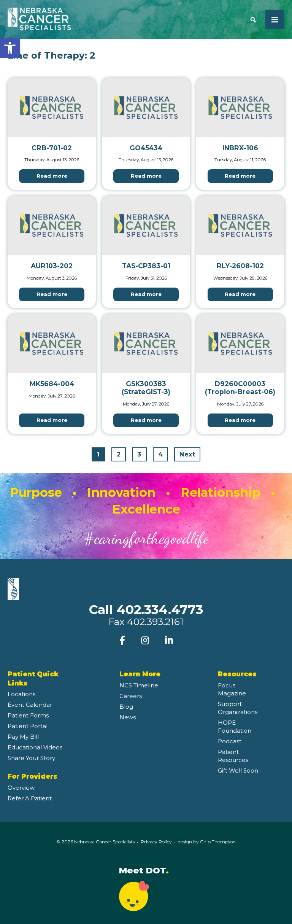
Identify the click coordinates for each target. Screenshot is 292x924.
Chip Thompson (218, 841)
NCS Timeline (138, 685)
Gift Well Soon (238, 770)
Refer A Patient (30, 798)
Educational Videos (35, 747)
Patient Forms (28, 715)
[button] (10, 48)
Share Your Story (31, 758)
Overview (21, 787)
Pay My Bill (23, 736)
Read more (51, 176)
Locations (21, 694)
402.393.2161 (155, 621)
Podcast (229, 741)
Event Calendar (30, 704)
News (127, 717)
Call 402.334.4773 (146, 609)
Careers (130, 696)
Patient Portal (28, 726)
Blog (126, 706)
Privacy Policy (156, 841)
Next (187, 454)
